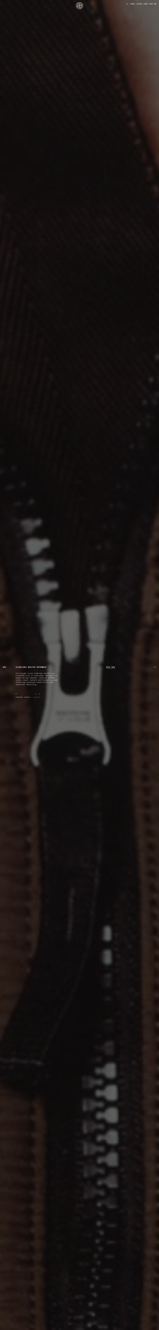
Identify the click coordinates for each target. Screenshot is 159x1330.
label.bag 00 (149, 4)
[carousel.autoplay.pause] (16, 694)
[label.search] (126, 3)
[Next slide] (39, 694)
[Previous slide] (35, 694)
